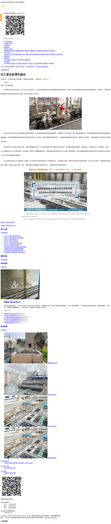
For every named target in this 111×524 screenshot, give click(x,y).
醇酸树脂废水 (20, 50)
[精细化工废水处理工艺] (20, 299)
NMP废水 (7, 45)
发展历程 (24, 63)
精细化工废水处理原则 (8, 222)
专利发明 (51, 63)
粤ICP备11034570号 (51, 517)
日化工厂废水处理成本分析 (12, 236)
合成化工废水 (8, 43)
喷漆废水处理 (46, 54)
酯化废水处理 (20, 54)
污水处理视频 (38, 63)
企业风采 (13, 63)
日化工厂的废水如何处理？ (12, 245)
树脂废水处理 (37, 54)
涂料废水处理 (28, 54)
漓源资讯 (7, 58)
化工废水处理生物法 (42, 66)
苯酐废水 (27, 50)
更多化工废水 (8, 49)
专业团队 (45, 63)
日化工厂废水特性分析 (11, 241)
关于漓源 (7, 61)
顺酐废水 (7, 50)
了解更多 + (4, 267)
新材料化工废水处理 (56, 54)
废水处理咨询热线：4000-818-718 (14, 13)
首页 (23, 66)
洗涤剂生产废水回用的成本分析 (14, 250)
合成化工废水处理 (9, 54)
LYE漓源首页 (8, 41)
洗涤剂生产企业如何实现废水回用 (14, 252)
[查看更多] (4, 233)
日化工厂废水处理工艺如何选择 (14, 238)
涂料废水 (13, 50)
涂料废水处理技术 (9, 322)
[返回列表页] (5, 70)
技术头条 (7, 60)
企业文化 (30, 63)
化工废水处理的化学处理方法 (13, 317)
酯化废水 (7, 47)
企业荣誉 (19, 63)
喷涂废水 (52, 50)
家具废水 (46, 50)
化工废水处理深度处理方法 (12, 321)
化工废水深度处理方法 (11, 315)
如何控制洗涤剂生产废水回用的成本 (15, 247)
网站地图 (13, 473)
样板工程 (7, 56)
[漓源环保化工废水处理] (7, 9)
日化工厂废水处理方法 (11, 239)
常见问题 (13, 60)
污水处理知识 (20, 60)
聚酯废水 (33, 50)
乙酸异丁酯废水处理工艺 (8, 225)
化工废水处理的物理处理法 (12, 319)
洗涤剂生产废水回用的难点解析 (14, 248)
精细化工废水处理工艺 (12, 302)
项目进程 (27, 60)
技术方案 (7, 52)
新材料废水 (39, 50)
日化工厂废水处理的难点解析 (13, 243)
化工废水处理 (9, 85)
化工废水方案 (5, 466)
